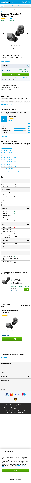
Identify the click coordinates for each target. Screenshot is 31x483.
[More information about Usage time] (1, 233)
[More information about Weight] (1, 205)
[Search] (28, 6)
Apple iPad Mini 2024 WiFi (7, 168)
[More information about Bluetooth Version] (1, 215)
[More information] (13, 79)
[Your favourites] (25, 2)
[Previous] (3, 33)
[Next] (27, 33)
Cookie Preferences (24, 410)
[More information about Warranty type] (1, 186)
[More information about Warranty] (1, 184)
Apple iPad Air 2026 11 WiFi (7, 159)
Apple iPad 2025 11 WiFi (6, 148)
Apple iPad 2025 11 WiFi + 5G (7, 150)
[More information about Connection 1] (1, 243)
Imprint (17, 410)
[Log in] (22, 2)
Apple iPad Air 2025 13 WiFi (7, 155)
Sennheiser (3, 11)
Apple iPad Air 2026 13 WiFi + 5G (8, 166)
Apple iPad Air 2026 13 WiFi (7, 164)
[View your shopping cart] (28, 2)
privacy (18, 465)
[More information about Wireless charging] (1, 229)
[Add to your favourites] (28, 66)
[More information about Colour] (1, 202)
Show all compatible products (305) (10, 171)
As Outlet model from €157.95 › (22, 77)
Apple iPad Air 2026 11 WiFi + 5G (8, 161)
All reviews (4, 136)
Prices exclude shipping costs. (15, 405)
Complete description (7, 104)
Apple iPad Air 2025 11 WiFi (7, 152)
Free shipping (18, 292)
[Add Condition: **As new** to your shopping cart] (26, 289)
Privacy (12, 410)
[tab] (11, 45)
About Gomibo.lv (6, 410)
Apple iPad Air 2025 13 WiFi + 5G (8, 157)
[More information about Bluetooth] (1, 213)
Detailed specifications (6, 61)
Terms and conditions (11, 412)
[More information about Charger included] (1, 227)
